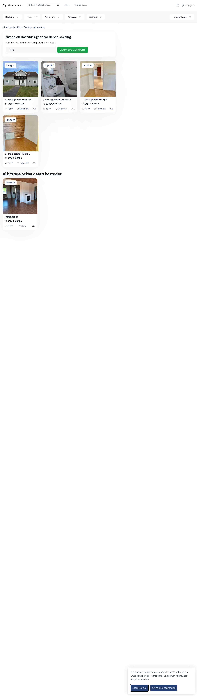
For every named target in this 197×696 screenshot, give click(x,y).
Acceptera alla (139, 688)
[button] (6, 79)
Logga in (190, 5)
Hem (67, 5)
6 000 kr (10, 182)
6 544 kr (49, 65)
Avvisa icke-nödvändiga (163, 688)
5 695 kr (10, 65)
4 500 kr (10, 120)
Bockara (9, 17)
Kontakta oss (80, 5)
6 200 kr (87, 65)
